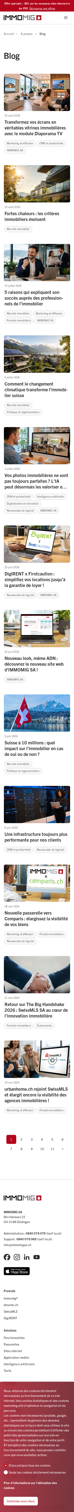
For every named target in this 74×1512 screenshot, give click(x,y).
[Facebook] (7, 1257)
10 (42, 1149)
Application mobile (16, 1357)
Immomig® (11, 1298)
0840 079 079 (36, 1233)
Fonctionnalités (14, 1338)
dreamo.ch (11, 1305)
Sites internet (13, 1351)
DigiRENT (10, 1318)
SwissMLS (11, 1311)
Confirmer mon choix (21, 1501)
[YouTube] (36, 1257)
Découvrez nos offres (42, 8)
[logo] (22, 17)
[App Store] (17, 1271)
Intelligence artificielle (19, 1364)
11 (52, 1149)
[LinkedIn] (26, 1257)
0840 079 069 (26, 1239)
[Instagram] (17, 1257)
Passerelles (12, 1344)
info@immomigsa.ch (17, 1245)
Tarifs (7, 1370)
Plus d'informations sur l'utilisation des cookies (30, 1485)
